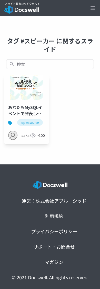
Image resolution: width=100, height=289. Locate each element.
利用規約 (54, 216)
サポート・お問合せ (54, 246)
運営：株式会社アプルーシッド (54, 200)
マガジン (54, 262)
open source (30, 122)
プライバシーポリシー (54, 231)
